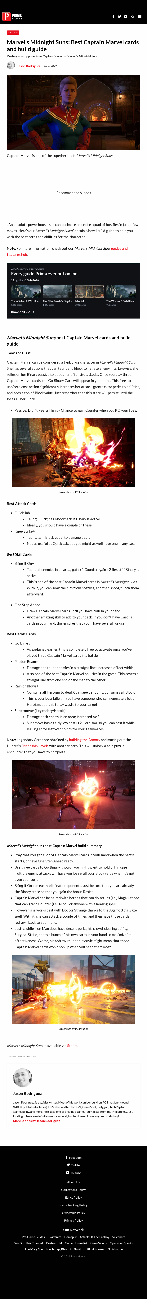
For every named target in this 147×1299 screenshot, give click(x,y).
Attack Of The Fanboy (94, 1237)
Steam (72, 1046)
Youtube (75, 1173)
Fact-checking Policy (73, 1205)
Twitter (75, 1165)
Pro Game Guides (33, 1237)
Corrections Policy (73, 1189)
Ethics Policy (73, 1197)
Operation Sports (121, 1243)
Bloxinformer (96, 1249)
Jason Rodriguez (29, 66)
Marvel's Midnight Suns (22, 1056)
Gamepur (70, 1237)
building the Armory (84, 740)
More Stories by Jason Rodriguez (36, 1120)
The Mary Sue (33, 1249)
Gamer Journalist (76, 1243)
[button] (140, 16)
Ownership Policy (73, 1212)
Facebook (75, 1157)
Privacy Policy (73, 1220)
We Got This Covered (28, 1243)
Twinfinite (54, 1237)
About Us (73, 1182)
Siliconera (118, 1237)
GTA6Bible (115, 1249)
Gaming (13, 32)
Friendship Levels (34, 746)
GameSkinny (98, 1243)
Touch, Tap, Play (56, 1249)
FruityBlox (77, 1249)
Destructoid (54, 1243)
